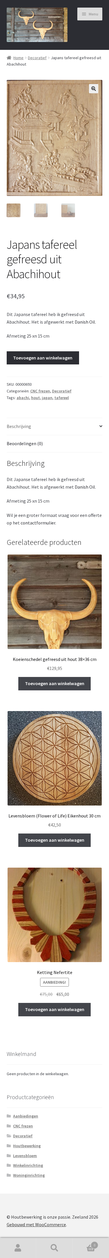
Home (18, 57)
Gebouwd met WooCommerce (36, 1224)
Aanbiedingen (25, 1116)
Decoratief (37, 57)
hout (35, 397)
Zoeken (54, 1248)
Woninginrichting (29, 1175)
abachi (23, 397)
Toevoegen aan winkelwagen (42, 358)
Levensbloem (25, 1155)
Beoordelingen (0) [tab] (25, 443)
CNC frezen (40, 391)
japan (47, 397)
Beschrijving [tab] (19, 426)
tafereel (61, 397)
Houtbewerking (27, 1145)
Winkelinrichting (28, 1165)
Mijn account (18, 1248)
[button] (93, 88)
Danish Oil (85, 322)
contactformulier (38, 523)
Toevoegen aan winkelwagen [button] (54, 683)
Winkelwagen (84, 1243)
